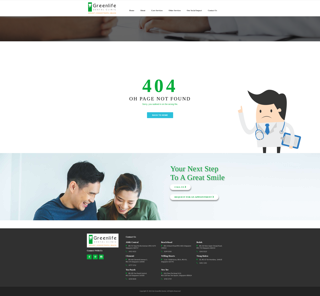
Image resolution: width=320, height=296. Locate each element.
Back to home (160, 115)
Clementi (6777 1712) (19, 187)
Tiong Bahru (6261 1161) (19, 200)
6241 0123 (203, 252)
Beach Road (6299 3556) (19, 178)
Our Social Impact (194, 10)
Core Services (157, 10)
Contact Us (212, 10)
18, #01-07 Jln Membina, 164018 (210, 260)
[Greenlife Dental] (104, 8)
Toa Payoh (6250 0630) (19, 196)
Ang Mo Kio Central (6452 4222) (20, 174)
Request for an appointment (193, 197)
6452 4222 (132, 252)
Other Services (175, 10)
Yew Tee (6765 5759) (19, 205)
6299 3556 (168, 252)
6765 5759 (168, 279)
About (142, 10)
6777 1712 (132, 265)
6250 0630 (132, 279)
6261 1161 (203, 263)
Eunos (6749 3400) (19, 192)
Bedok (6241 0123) (19, 183)
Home (131, 10)
